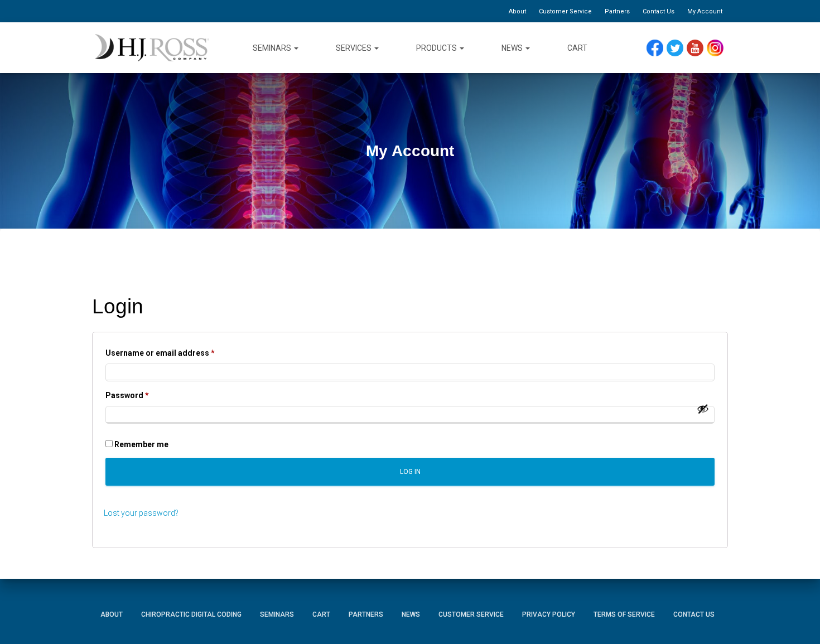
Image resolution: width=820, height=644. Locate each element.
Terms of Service (624, 614)
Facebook (657, 48)
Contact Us (658, 11)
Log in (410, 472)
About (517, 11)
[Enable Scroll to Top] (798, 619)
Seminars (273, 47)
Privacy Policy (548, 614)
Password (143, 395)
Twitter (680, 48)
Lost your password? (141, 513)
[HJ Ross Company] (152, 48)
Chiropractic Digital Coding (191, 614)
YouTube (700, 48)
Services (354, 47)
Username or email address (176, 352)
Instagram (719, 48)
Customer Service (565, 11)
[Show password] (703, 409)
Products (437, 47)
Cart (577, 47)
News (512, 47)
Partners (617, 11)
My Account (704, 11)
